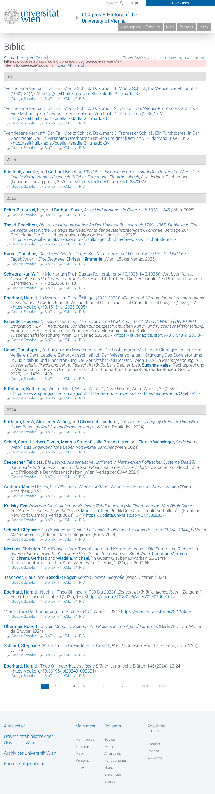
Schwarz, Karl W (19, 274)
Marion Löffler (95, 510)
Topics (109, 739)
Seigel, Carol (16, 441)
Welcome (154, 758)
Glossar (110, 781)
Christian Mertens (169, 553)
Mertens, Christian (22, 549)
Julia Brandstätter (111, 441)
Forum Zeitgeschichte (25, 763)
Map (170, 27)
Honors (110, 767)
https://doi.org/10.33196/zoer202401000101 (130, 596)
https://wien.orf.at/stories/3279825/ (156, 611)
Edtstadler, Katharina (24, 388)
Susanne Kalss (156, 365)
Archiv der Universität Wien (30, 753)
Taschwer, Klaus (20, 577)
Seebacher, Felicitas (23, 462)
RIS (202, 58)
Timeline (153, 27)
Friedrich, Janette (21, 171)
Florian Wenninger (156, 441)
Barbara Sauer (68, 210)
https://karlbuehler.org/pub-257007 (110, 181)
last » (162, 686)
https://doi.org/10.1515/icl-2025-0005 (49, 307)
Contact (153, 744)
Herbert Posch (44, 441)
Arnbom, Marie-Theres (26, 486)
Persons (186, 27)
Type (29, 57)
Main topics (130, 27)
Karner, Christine (20, 253)
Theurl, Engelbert (20, 224)
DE (132, 3)
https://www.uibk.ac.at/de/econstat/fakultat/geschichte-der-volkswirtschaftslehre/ (93, 239)
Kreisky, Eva (15, 506)
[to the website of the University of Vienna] (31, 16)
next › (145, 686)
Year (40, 57)
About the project (156, 728)
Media (109, 746)
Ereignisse (112, 774)
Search (113, 3)
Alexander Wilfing (53, 421)
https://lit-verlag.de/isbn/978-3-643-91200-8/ (159, 335)
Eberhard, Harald (20, 297)
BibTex (170, 58)
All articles (112, 753)
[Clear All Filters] (70, 65)
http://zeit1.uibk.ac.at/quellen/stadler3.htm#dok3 (91, 93)
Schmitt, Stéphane (22, 529)
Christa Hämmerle (84, 259)
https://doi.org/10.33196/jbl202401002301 (53, 671)
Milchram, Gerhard (28, 558)
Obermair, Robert (20, 626)
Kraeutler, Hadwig (21, 321)
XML (187, 58)
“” (101, 111)
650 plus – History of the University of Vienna (109, 18)
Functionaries (115, 760)
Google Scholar (24, 99)
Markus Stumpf (76, 441)
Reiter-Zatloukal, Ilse (24, 210)
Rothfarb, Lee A (19, 421)
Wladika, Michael (72, 558)
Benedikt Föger (61, 577)
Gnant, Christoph (20, 349)
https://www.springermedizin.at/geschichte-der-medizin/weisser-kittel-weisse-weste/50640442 (105, 393)
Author (9, 57)
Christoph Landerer (99, 421)
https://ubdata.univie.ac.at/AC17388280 (123, 515)
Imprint (153, 751)
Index (203, 27)
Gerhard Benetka (64, 171)
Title (20, 57)
